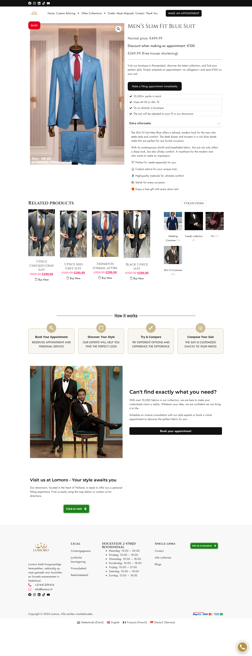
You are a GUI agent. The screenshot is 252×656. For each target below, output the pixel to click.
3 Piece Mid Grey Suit (73, 266)
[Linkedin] (39, 3)
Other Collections (91, 13)
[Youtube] (48, 3)
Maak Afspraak (125, 13)
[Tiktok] (43, 3)
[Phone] (242, 647)
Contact (139, 13)
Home (51, 13)
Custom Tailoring (65, 13)
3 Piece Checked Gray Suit (41, 265)
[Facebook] (29, 3)
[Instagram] (34, 3)
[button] (118, 29)
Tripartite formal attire (105, 266)
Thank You (152, 13)
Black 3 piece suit (137, 266)
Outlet (111, 13)
